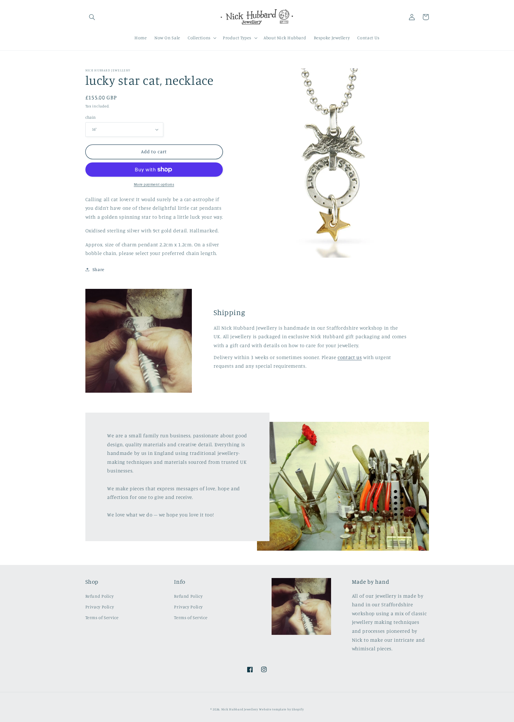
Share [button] (98, 269)
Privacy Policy (99, 606)
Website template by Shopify (281, 709)
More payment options (154, 184)
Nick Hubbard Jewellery (239, 709)
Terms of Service (102, 617)
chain (90, 117)
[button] (92, 17)
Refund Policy (99, 596)
